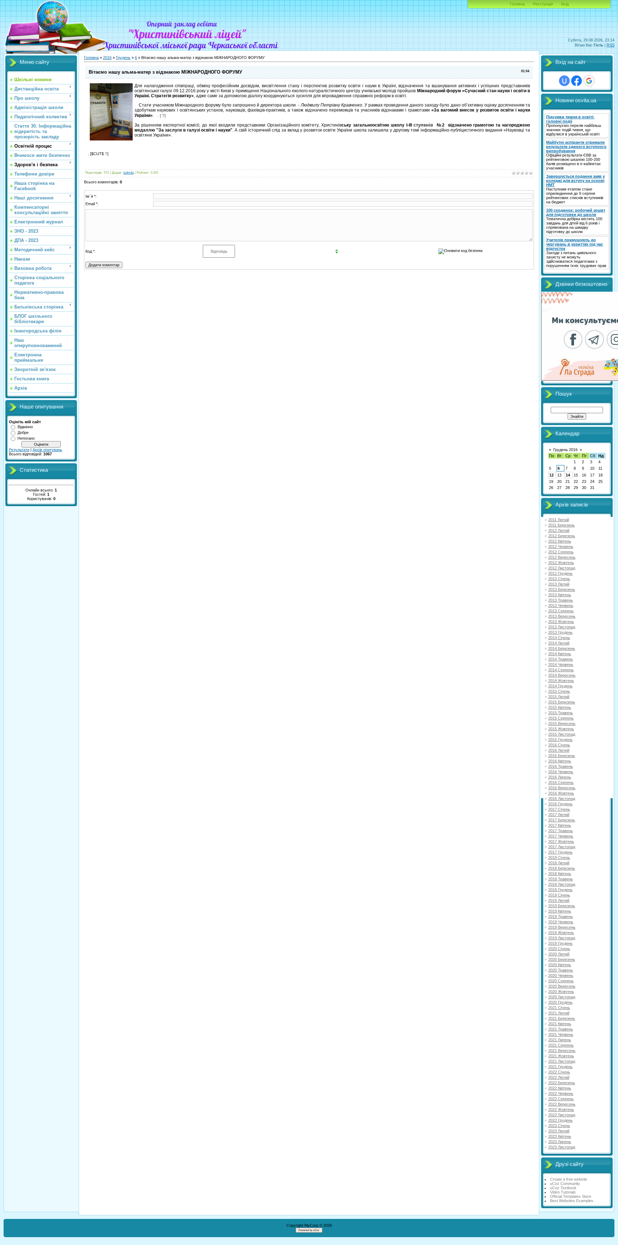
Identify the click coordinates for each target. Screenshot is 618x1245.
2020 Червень (560, 975)
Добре (23, 432)
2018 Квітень (559, 873)
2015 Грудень (560, 739)
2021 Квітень (559, 1024)
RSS (610, 45)
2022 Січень (559, 1072)
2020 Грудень (560, 1002)
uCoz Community (565, 1183)
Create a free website (568, 1179)
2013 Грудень (560, 632)
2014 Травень (560, 659)
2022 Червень (560, 1093)
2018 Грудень (560, 890)
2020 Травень (560, 970)
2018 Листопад (561, 884)
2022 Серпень (561, 1099)
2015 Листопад (561, 734)
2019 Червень (560, 922)
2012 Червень (560, 546)
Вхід (565, 4)
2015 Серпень (561, 718)
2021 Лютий (558, 1013)
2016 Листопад (561, 798)
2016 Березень (561, 756)
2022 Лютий (558, 1077)
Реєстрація (543, 4)
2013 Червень (560, 605)
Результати (19, 450)
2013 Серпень (561, 611)
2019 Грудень (560, 943)
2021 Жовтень (561, 1056)
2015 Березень (561, 702)
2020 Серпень (561, 981)
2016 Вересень (561, 788)
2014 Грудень (560, 686)
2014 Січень (559, 638)
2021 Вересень (561, 1050)
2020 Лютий (558, 954)
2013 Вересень (561, 616)
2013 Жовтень (561, 621)
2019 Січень (559, 895)
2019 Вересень (561, 927)
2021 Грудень (560, 1066)
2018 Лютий (558, 863)
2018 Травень (560, 879)
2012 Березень (561, 536)
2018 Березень (561, 868)
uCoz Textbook (563, 1188)
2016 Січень (559, 745)
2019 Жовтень (561, 932)
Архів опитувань (47, 450)
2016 (107, 57)
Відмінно (25, 427)
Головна (517, 4)
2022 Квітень (559, 1088)
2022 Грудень (560, 1120)
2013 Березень (561, 589)
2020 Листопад (561, 997)
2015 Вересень (561, 723)
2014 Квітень (559, 654)
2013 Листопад (561, 627)
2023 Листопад (561, 1147)
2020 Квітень (559, 965)
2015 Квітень (559, 707)
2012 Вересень (561, 557)
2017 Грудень (560, 852)
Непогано (26, 438)
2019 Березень (561, 906)
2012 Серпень (561, 552)
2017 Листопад (561, 847)
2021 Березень (561, 1018)
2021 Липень (559, 1040)
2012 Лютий (558, 530)
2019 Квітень (559, 911)
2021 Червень (560, 1034)
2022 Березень (561, 1083)
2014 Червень (560, 664)
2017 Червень (560, 836)
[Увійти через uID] (564, 80)
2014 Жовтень (561, 680)
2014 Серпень (561, 670)
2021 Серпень (561, 1045)
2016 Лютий (558, 750)
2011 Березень (561, 525)
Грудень (123, 57)
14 (568, 475)
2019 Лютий (558, 900)
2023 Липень (559, 1142)
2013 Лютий (558, 584)
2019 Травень (560, 916)
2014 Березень (561, 648)
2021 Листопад (561, 1061)
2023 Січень (559, 1125)
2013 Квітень (559, 595)
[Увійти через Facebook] (576, 80)
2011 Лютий (558, 520)
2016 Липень (559, 777)
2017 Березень (561, 820)
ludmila (128, 172)
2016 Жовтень (561, 793)
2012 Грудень (560, 573)
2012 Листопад (561, 568)
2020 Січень (559, 949)
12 (551, 475)
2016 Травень (560, 766)
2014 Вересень (561, 675)
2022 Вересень (561, 1104)
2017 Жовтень (561, 841)
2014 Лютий (558, 643)
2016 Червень (560, 772)
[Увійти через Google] (589, 81)
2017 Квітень (559, 825)
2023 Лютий (558, 1131)
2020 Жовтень (561, 991)
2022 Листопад (561, 1115)
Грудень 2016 (565, 450)
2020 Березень (561, 959)
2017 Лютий (558, 814)
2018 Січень (559, 857)
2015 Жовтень (561, 729)
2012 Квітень (559, 541)
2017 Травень (560, 831)
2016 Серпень (561, 782)
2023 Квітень (559, 1136)
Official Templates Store (570, 1196)
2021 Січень (559, 1008)
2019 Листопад (561, 938)
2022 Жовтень (561, 1109)
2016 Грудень (560, 804)
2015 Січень (559, 691)
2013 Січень (559, 579)
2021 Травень (560, 1029)
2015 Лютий (558, 697)
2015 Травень (560, 713)
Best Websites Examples (571, 1201)
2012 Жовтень (561, 562)
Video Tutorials (563, 1192)
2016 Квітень (559, 761)
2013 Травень (560, 600)
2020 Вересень (561, 986)
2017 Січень (559, 809)
